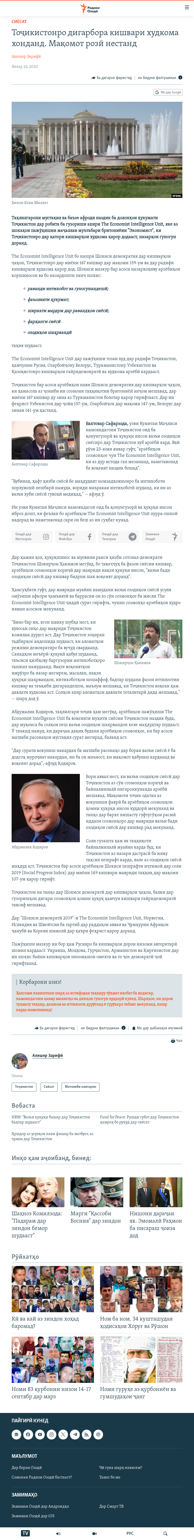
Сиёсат (19, 22)
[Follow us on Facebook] (28, 1434)
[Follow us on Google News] (16, 1434)
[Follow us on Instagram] (51, 1434)
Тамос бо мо (109, 1477)
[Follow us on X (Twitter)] (63, 1434)
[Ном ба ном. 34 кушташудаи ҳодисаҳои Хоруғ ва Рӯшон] (141, 1289)
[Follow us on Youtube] (40, 1434)
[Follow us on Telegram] (75, 1434)
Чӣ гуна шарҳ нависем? (120, 1468)
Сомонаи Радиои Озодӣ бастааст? (42, 1477)
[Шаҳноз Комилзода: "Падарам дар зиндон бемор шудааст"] (38, 1192)
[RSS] (86, 1434)
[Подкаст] (98, 1434)
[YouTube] (94, 1533)
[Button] (111, 78)
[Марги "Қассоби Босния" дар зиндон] (96, 1192)
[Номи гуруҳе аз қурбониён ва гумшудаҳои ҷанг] (141, 1360)
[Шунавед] (58, 1533)
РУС (130, 1534)
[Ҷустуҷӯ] (165, 1533)
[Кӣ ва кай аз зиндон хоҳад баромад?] (53, 1289)
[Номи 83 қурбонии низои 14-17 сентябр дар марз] (53, 1360)
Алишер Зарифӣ (26, 57)
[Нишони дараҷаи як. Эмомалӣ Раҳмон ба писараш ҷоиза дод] (156, 1192)
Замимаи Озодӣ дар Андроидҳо (40, 1507)
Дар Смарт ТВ (111, 1507)
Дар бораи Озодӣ (27, 1468)
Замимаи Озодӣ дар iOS (33, 1516)
